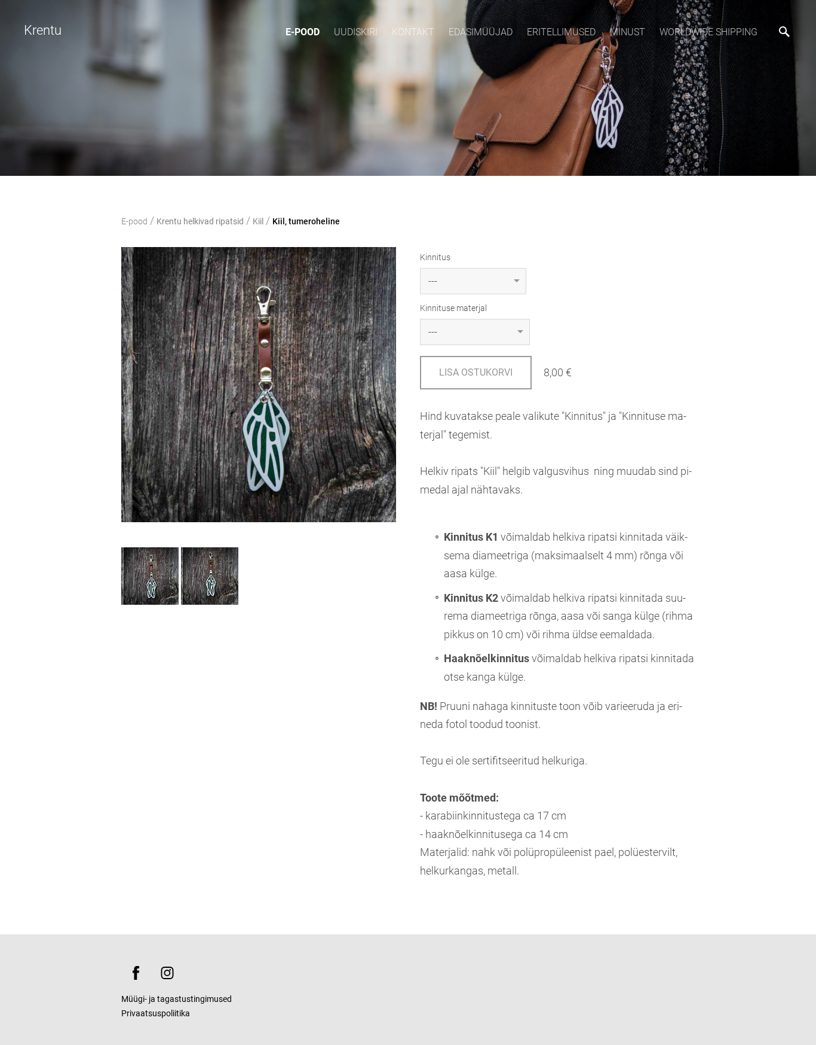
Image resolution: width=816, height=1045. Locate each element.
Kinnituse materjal (453, 308)
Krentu (43, 30)
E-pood (303, 32)
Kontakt (413, 32)
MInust (627, 32)
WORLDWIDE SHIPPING (708, 32)
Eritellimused (561, 32)
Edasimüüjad (481, 32)
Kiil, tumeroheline (306, 221)
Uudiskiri (356, 32)
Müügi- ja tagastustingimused (176, 999)
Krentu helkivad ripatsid (200, 221)
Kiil (258, 221)
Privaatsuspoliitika (155, 1013)
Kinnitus (435, 257)
